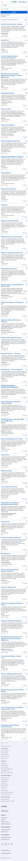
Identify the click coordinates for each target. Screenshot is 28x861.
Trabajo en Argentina (5, 824)
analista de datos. (6, 109)
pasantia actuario (4, 785)
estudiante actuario (5, 777)
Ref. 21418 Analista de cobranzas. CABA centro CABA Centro (12, 420)
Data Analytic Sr (5, 553)
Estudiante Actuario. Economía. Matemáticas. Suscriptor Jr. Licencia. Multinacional (11, 75)
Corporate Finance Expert (8, 189)
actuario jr (3, 788)
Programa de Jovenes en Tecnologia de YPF (12, 303)
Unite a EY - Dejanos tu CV (8, 587)
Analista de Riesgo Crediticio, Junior (11, 673)
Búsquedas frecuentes (6, 746)
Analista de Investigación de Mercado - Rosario (12, 604)
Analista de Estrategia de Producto (11, 337)
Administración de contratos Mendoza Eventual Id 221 (12, 285)
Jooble (9, 858)
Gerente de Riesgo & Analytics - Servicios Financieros (10, 570)
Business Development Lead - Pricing (12, 439)
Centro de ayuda (5, 821)
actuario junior (4, 783)
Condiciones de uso (5, 850)
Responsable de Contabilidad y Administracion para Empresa (10, 503)
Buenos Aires (3, 763)
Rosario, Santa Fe (4, 767)
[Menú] (2, 2)
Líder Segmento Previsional (9, 268)
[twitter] (8, 844)
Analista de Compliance (8, 125)
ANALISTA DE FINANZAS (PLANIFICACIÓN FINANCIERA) (9, 386)
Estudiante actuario (5, 756)
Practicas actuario (5, 751)
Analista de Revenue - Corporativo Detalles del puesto (11, 402)
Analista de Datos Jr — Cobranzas (11, 353)
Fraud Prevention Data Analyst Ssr (11, 537)
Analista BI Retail (6, 173)
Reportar (25, 36)
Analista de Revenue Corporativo (10, 141)
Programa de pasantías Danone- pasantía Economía (10, 725)
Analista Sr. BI (5, 521)
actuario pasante (4, 781)
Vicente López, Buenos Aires (7, 768)
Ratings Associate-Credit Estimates (11, 236)
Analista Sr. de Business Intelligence (11, 621)
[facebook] (2, 844)
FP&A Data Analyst (6, 470)
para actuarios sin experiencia (7, 792)
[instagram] (5, 844)
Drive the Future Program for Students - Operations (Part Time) (12, 708)
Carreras (3, 819)
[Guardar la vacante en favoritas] (26, 24)
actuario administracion (6, 794)
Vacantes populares (5, 799)
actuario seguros (4, 790)
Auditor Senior (5, 455)
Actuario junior (4, 758)
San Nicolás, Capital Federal (7, 772)
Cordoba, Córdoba (4, 765)
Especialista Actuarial (7, 93)
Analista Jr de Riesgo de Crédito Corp (12, 252)
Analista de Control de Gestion (10, 220)
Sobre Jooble (4, 817)
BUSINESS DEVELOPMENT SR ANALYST (12, 157)
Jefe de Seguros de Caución (9, 486)
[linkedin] (11, 844)
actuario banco (4, 786)
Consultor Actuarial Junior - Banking (11, 24)
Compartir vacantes (5, 829)
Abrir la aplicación (22, 2)
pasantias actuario (5, 779)
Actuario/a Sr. (5, 40)
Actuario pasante (4, 752)
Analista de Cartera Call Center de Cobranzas (11, 320)
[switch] (26, 19)
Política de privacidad (6, 853)
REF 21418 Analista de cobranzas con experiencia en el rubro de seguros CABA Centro (11, 638)
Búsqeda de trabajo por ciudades (8, 801)
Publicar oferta (4, 831)
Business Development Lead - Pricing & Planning (12, 690)
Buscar (14, 12)
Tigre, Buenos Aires (5, 770)
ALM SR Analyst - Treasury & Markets (11, 369)
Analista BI (4, 205)
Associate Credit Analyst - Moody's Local (11, 657)
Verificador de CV (5, 839)
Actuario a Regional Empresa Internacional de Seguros (9, 56)
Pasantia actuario (4, 754)
